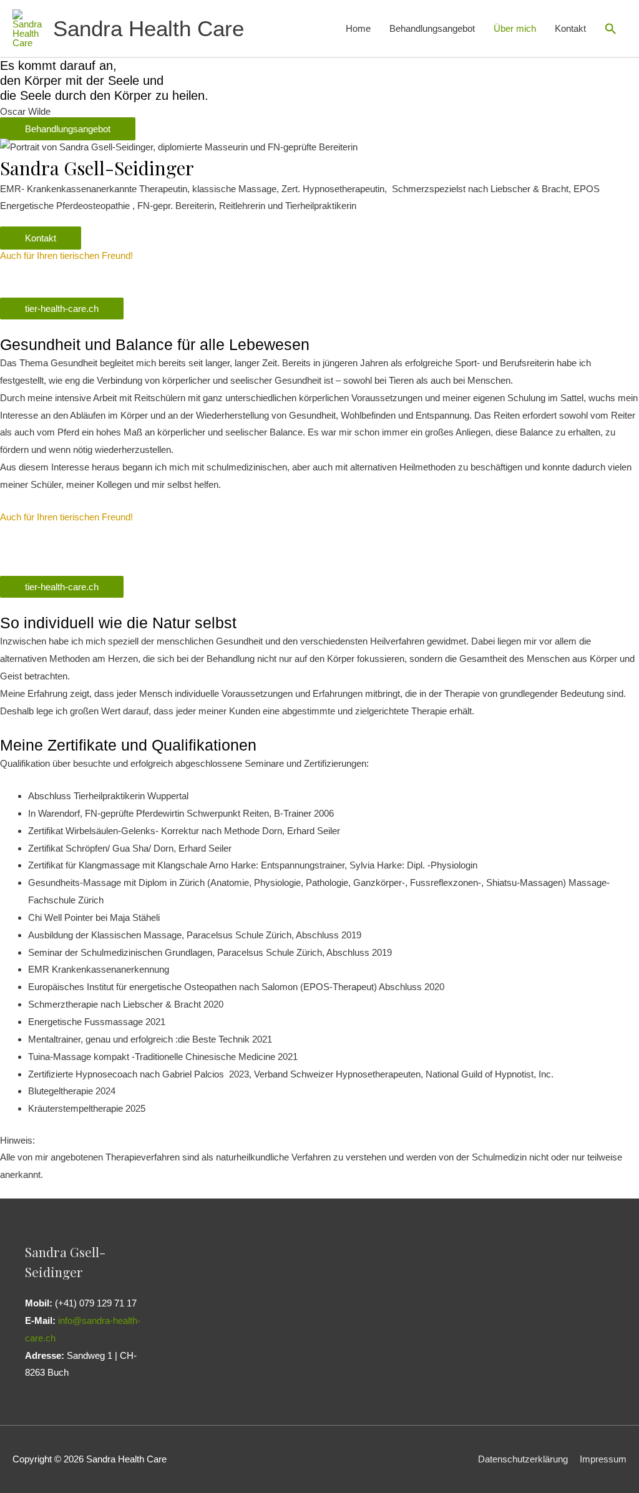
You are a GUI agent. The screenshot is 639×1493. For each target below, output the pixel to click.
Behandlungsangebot (432, 28)
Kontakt (570, 28)
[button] (611, 29)
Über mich (515, 28)
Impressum (603, 1459)
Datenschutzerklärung (523, 1459)
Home (358, 28)
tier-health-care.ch (62, 308)
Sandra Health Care (148, 28)
